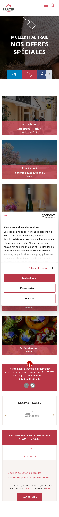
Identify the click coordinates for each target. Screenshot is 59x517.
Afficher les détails (39, 268)
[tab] (29, 449)
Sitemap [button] (29, 449)
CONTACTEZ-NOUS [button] (29, 456)
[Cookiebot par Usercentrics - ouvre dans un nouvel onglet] (42, 216)
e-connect (29, 488)
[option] (29, 415)
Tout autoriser (29, 278)
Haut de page (29, 497)
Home (28, 435)
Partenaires (43, 435)
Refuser (29, 298)
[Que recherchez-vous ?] (52, 5)
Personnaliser (27, 288)
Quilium (48, 488)
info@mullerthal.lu (29, 379)
